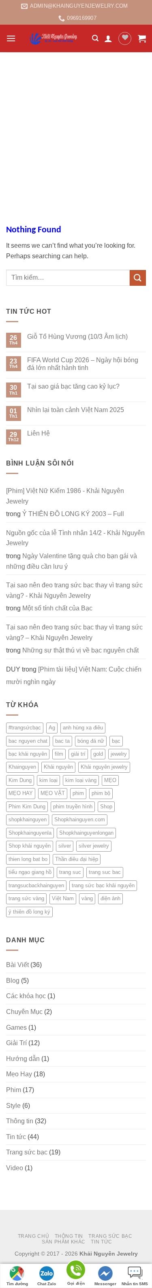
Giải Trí (16, 1042)
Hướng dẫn (23, 1058)
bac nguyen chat (28, 741)
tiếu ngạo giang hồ (30, 872)
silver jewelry (94, 846)
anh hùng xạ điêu (83, 728)
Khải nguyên (58, 767)
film (59, 754)
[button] (11, 38)
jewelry (119, 754)
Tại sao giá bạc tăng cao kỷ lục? (73, 386)
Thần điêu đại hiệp (76, 859)
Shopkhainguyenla (30, 833)
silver (64, 846)
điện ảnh (110, 898)
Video (14, 1168)
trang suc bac (105, 872)
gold (98, 754)
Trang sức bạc (26, 1152)
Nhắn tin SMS (135, 1284)
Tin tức (16, 1136)
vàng (87, 898)
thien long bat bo (28, 859)
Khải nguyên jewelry (104, 767)
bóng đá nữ (90, 741)
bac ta (62, 741)
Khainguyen (22, 767)
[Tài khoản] (108, 38)
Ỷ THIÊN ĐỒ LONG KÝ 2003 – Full (73, 513)
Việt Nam (63, 898)
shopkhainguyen (28, 819)
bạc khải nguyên (28, 754)
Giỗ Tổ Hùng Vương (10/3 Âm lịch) (77, 336)
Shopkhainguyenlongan (86, 833)
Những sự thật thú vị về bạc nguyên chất (80, 650)
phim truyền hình (72, 806)
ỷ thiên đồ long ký (29, 912)
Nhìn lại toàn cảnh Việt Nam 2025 (75, 409)
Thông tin (19, 1121)
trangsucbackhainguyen (36, 885)
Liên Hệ (38, 433)
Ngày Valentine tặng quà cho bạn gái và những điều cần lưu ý (71, 561)
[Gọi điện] (75, 1271)
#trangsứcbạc (25, 728)
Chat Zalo (46, 1284)
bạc (116, 741)
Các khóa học (26, 996)
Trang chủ (33, 1236)
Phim (13, 1089)
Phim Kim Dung (27, 806)
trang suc (70, 872)
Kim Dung (20, 780)
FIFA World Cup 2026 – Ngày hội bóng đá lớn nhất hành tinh (82, 364)
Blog (12, 980)
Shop (106, 806)
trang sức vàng (26, 898)
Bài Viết (17, 964)
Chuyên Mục (24, 1011)
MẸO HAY (21, 793)
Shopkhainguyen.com (79, 819)
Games (16, 1027)
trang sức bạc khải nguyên (103, 885)
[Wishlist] (124, 38)
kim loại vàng (80, 780)
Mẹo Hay (19, 1074)
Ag (52, 728)
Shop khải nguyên (30, 846)
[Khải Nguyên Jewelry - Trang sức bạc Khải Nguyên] (54, 38)
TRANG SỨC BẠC (110, 1236)
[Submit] (138, 278)
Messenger (105, 1284)
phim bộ (101, 793)
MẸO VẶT (53, 793)
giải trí (78, 754)
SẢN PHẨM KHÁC (64, 1242)
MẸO (110, 780)
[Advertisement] (76, 132)
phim (78, 793)
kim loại (48, 780)
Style (13, 1105)
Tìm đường (17, 1284)
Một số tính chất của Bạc (57, 608)
